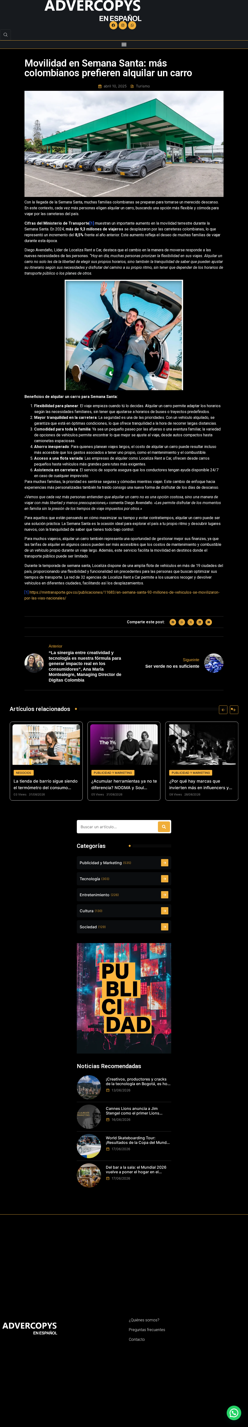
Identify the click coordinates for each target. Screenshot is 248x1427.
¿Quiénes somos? (144, 1320)
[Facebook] (113, 25)
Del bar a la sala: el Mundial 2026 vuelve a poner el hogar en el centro (136, 1169)
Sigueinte (191, 660)
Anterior (55, 646)
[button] (124, 45)
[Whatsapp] (132, 25)
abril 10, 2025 (115, 86)
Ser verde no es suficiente (172, 666)
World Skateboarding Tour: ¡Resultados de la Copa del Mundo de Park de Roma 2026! (137, 1140)
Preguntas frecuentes (147, 1329)
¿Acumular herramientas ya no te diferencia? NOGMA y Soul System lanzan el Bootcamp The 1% (57, 785)
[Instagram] (123, 25)
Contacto (137, 1339)
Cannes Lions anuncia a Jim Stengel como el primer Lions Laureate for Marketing (132, 1110)
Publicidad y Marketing (46, 773)
